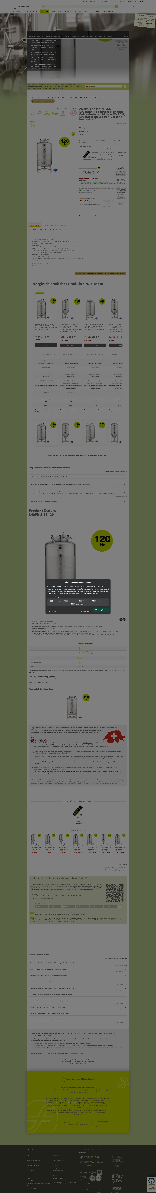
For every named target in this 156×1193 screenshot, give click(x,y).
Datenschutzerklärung (53, 597)
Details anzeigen (51, 611)
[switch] (51, 601)
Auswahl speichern (86, 611)
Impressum (63, 597)
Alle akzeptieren (100, 610)
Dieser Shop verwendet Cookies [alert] (78, 582)
